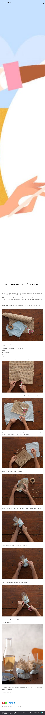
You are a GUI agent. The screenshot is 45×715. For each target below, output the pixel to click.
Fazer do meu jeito (19, 706)
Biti (4, 706)
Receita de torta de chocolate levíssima (9, 710)
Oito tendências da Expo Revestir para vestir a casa (34, 710)
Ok (42, 712)
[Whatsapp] (6, 703)
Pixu (6, 706)
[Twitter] (11, 703)
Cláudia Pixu (9, 692)
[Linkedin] (14, 703)
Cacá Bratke (7, 695)
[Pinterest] (3, 703)
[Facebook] (9, 703)
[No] (43, 712)
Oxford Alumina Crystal (9, 698)
